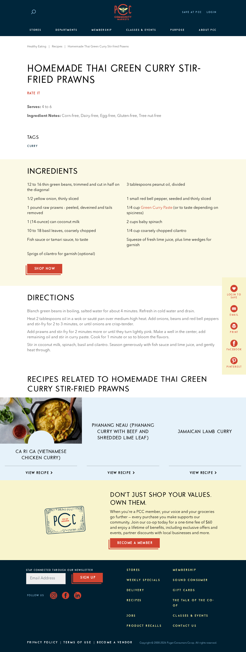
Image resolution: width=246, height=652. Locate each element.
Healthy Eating (36, 46)
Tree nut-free (150, 116)
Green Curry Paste (156, 208)
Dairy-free (89, 116)
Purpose (177, 30)
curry (32, 146)
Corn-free (70, 116)
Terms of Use (77, 642)
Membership (102, 30)
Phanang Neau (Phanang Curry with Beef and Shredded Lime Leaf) (123, 431)
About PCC (207, 30)
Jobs (131, 615)
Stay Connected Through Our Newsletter (59, 570)
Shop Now (44, 268)
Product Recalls (144, 626)
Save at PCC (192, 12)
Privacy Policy (42, 642)
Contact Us (185, 626)
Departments (66, 30)
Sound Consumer (190, 580)
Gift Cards (184, 590)
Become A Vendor (114, 642)
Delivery (135, 590)
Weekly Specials (143, 580)
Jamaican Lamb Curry (205, 431)
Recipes (57, 46)
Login (211, 12)
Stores (35, 30)
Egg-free (107, 116)
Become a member (135, 543)
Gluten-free (127, 116)
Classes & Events (141, 30)
